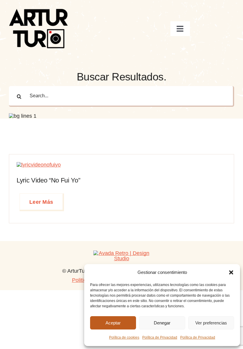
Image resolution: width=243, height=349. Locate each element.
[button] (231, 272)
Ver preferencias (211, 322)
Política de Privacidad (159, 337)
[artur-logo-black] (38, 10)
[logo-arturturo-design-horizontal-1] (121, 253)
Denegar (162, 322)
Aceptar (113, 322)
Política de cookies (124, 337)
